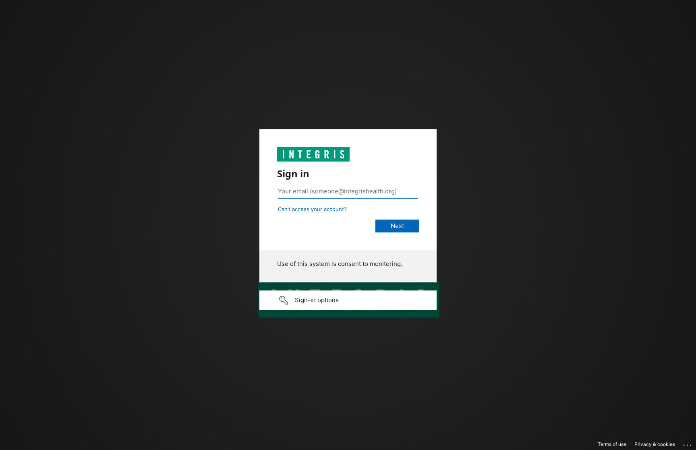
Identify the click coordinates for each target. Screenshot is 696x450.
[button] (348, 300)
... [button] (688, 443)
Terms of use (612, 444)
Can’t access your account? (312, 209)
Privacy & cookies (654, 444)
